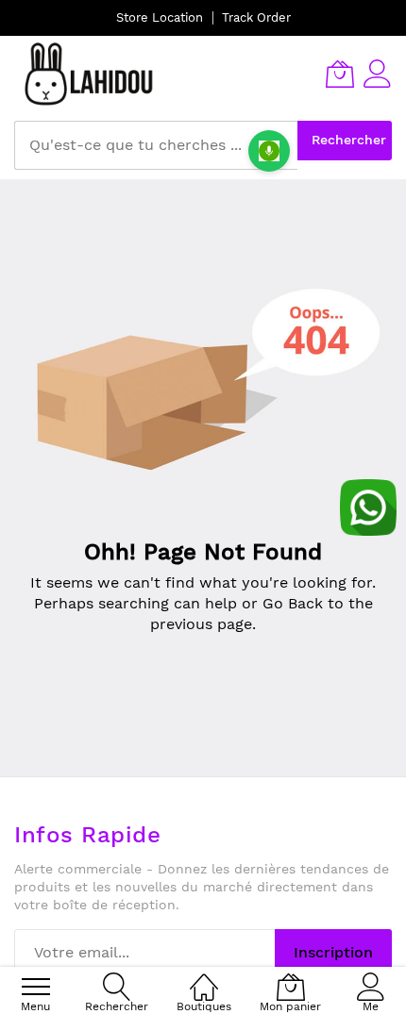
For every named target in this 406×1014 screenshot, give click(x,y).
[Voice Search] (269, 151)
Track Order (256, 17)
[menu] (36, 986)
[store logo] (89, 73)
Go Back (292, 603)
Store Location (159, 17)
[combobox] (155, 145)
